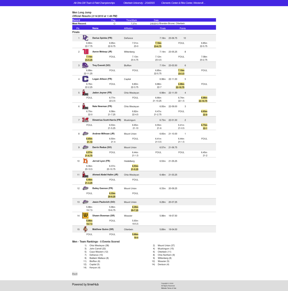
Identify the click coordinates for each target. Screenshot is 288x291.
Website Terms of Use (168, 288)
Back (74, 274)
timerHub (93, 284)
